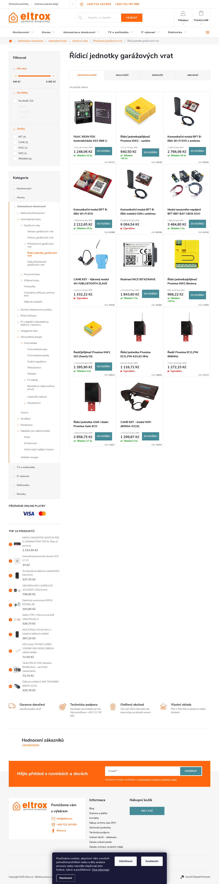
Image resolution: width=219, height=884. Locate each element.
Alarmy (21, 197)
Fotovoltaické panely (38, 355)
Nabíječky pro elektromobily (35, 431)
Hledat (131, 18)
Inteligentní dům (29, 331)
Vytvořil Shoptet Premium (197, 877)
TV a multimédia (26, 467)
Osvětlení (25, 418)
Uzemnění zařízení (37, 396)
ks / (147, 810)
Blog (91, 808)
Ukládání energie (29, 457)
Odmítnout (125, 861)
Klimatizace (27, 425)
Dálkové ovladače (33, 301)
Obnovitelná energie (31, 337)
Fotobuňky (29, 286)
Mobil (27, 437)
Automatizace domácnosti (31, 206)
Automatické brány (31, 219)
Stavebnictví (33, 403)
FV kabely (32, 380)
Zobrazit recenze (30, 744)
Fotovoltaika (30, 343)
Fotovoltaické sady (37, 349)
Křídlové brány (31, 280)
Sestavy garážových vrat (40, 231)
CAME (22, 142)
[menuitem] (23, 32)
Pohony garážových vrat (40, 237)
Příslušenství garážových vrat (40, 245)
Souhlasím (151, 861)
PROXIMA (24, 158)
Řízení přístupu (29, 315)
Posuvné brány (32, 274)
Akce (22, 106)
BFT (21, 136)
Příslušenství (34, 367)
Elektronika (23, 485)
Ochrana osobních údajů (46, 4)
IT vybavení (23, 476)
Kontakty (94, 818)
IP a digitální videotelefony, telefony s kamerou (35, 323)
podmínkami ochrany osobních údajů (157, 779)
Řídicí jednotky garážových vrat (42, 254)
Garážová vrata (32, 225)
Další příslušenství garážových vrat (37, 263)
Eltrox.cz (61, 830)
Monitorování (24, 188)
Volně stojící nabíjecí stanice (39, 449)
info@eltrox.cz (64, 818)
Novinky (21, 494)
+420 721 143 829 (66, 824)
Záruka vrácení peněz (100, 842)
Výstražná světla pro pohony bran (39, 294)
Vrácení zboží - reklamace (103, 837)
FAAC (22, 147)
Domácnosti (30, 443)
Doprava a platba (98, 813)
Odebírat (191, 771)
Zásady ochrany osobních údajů (106, 846)
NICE (22, 153)
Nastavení (65, 878)
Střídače (31, 373)
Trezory (24, 412)
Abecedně (192, 75)
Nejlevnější (122, 75)
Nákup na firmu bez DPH (102, 822)
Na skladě (25, 100)
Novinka (23, 111)
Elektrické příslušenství (33, 213)
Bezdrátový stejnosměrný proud (40, 388)
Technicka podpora (99, 832)
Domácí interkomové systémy (36, 309)
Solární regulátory (36, 361)
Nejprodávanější (87, 75)
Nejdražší (157, 75)
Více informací (100, 870)
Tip (21, 117)
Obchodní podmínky (19, 4)
